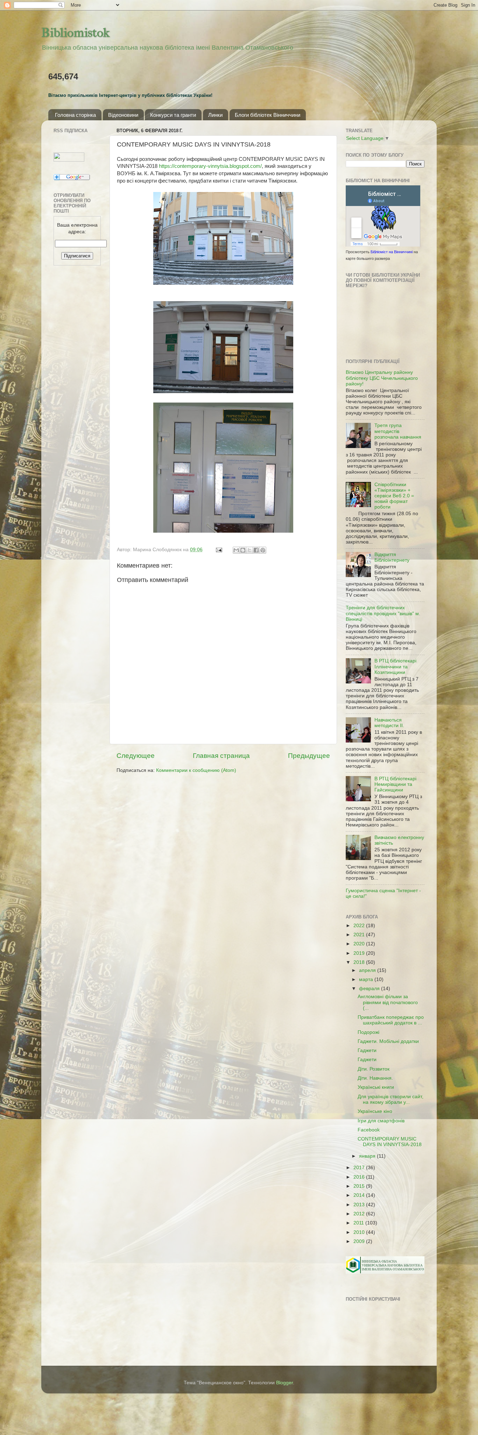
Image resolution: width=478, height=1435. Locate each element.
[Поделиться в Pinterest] (262, 550)
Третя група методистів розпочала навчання (397, 431)
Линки (215, 115)
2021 (359, 934)
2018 (359, 962)
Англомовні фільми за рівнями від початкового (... (388, 1002)
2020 (359, 943)
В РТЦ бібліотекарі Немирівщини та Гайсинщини (395, 784)
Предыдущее (309, 755)
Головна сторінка (75, 115)
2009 (359, 1241)
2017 (359, 1167)
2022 (359, 925)
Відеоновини (123, 115)
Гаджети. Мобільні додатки (388, 1041)
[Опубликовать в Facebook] (256, 550)
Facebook (369, 1129)
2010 (359, 1232)
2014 (359, 1195)
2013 (359, 1204)
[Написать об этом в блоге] (242, 550)
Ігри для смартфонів (381, 1120)
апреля (368, 970)
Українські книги (376, 1087)
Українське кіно (375, 1111)
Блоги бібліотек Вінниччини (267, 115)
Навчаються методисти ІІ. (389, 722)
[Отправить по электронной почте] (236, 550)
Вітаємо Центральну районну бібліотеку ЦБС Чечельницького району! (382, 378)
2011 (359, 1223)
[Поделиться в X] (249, 550)
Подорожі (368, 1032)
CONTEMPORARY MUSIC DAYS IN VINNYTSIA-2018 (390, 1141)
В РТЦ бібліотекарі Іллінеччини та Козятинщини (395, 666)
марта (366, 979)
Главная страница (221, 755)
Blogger (284, 1382)
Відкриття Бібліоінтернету (391, 557)
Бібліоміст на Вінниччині (392, 252)
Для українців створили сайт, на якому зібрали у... (390, 1099)
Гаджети (367, 1050)
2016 (359, 1177)
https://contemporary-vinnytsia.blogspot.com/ (210, 166)
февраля (370, 988)
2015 (359, 1186)
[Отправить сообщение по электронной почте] (218, 549)
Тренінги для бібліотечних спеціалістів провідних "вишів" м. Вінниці (383, 613)
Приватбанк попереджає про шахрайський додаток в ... (391, 1020)
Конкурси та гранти (173, 115)
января (368, 1156)
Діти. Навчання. (375, 1078)
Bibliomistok (75, 32)
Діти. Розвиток (373, 1069)
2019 (359, 953)
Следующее (136, 755)
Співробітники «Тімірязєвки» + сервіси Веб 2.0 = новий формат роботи (394, 496)
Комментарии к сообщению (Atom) (196, 770)
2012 (359, 1213)
